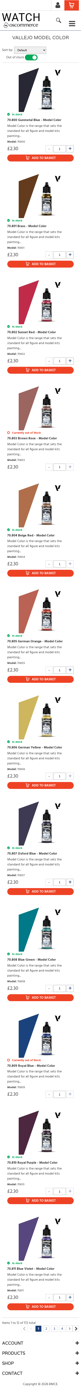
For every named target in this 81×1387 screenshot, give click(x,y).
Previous (24, 1329)
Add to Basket (44, 158)
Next (76, 1329)
